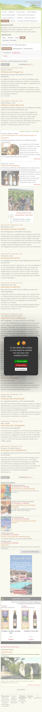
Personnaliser (21, 369)
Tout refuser (21, 365)
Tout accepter (22, 361)
